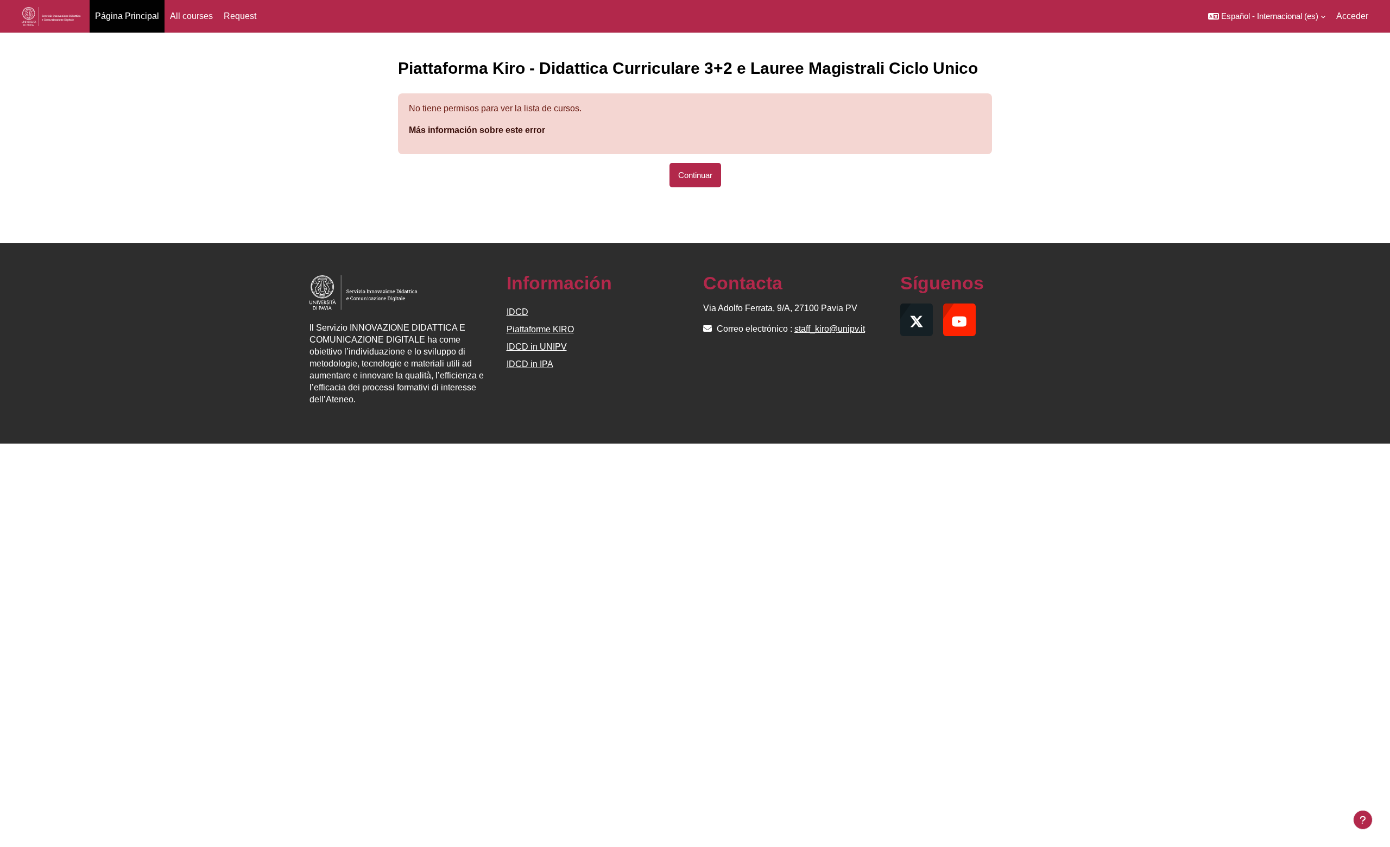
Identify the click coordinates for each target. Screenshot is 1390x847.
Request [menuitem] (240, 16)
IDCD (517, 312)
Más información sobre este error (477, 130)
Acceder (1352, 16)
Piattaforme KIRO (540, 329)
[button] (1267, 16)
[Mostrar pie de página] (1363, 820)
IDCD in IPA (530, 364)
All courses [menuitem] (191, 16)
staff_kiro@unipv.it (829, 328)
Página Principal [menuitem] (127, 16)
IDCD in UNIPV (537, 346)
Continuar (695, 175)
